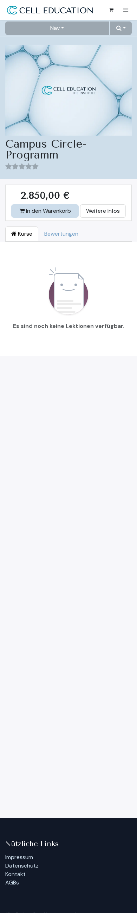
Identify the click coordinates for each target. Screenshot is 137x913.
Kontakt (15, 874)
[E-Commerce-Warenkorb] (111, 9)
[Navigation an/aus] (126, 10)
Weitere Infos (103, 211)
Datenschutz (22, 865)
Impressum (19, 857)
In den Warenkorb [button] (48, 211)
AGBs (12, 882)
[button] (121, 28)
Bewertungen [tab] (61, 233)
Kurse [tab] (24, 233)
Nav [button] (55, 28)
